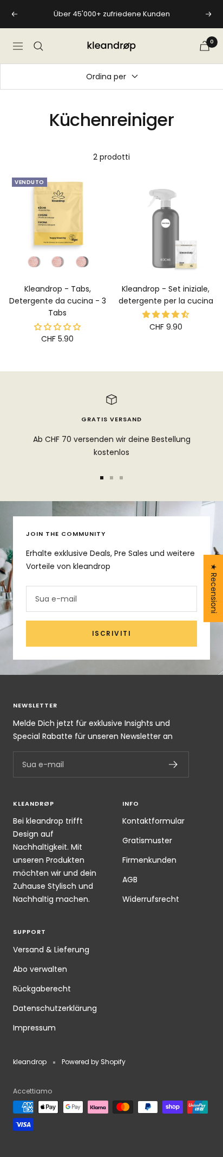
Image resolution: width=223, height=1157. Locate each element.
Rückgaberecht (42, 988)
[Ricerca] (38, 46)
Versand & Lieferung (51, 949)
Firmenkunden (149, 860)
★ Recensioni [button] (213, 588)
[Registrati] (173, 764)
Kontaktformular (153, 820)
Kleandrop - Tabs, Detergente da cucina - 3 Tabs (57, 301)
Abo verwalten (40, 969)
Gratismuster (147, 840)
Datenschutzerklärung (55, 1008)
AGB (129, 879)
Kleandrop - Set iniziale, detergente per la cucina (166, 294)
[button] (57, 326)
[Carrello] (204, 46)
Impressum (34, 1027)
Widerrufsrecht (150, 899)
